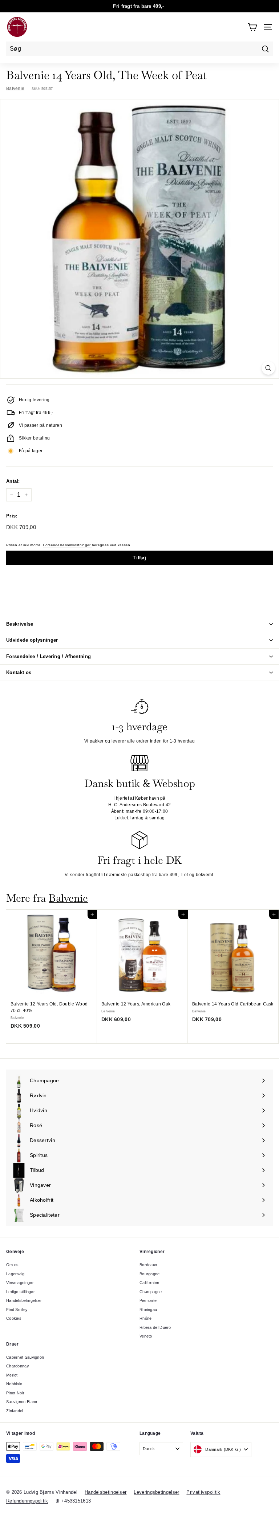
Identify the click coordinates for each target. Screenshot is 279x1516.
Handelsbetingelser (24, 1300)
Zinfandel (14, 1411)
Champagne (151, 1291)
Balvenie (15, 88)
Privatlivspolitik (203, 1492)
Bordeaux (148, 1265)
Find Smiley (17, 1309)
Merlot (12, 1375)
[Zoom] (268, 368)
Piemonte (148, 1300)
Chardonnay (17, 1366)
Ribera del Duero (155, 1327)
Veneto (146, 1336)
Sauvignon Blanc (21, 1401)
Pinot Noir (15, 1393)
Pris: (11, 516)
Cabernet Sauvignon (25, 1357)
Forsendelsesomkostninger (67, 545)
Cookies (13, 1318)
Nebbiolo (14, 1384)
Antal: (13, 481)
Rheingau (148, 1309)
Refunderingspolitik (27, 1501)
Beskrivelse (19, 624)
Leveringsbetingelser (156, 1492)
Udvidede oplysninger (32, 640)
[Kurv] (252, 27)
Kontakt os (18, 672)
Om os (12, 1265)
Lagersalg (15, 1274)
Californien (149, 1282)
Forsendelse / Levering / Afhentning (48, 656)
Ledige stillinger (20, 1291)
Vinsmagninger (20, 1282)
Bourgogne (150, 1274)
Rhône (146, 1318)
